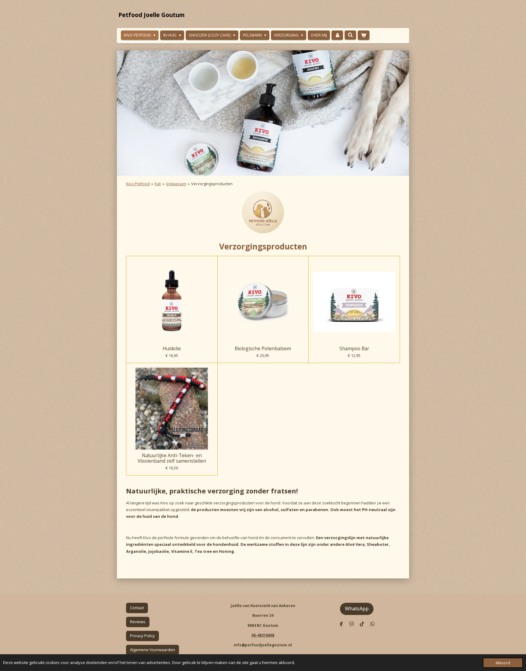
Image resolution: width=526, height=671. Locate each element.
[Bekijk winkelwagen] (363, 35)
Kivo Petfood (138, 183)
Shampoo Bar (354, 348)
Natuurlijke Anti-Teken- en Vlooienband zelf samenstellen (172, 458)
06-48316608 (262, 635)
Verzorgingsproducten (212, 183)
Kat (158, 183)
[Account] (337, 35)
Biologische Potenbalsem (263, 348)
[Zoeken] (350, 35)
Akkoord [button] (503, 662)
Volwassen (176, 183)
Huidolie (172, 348)
